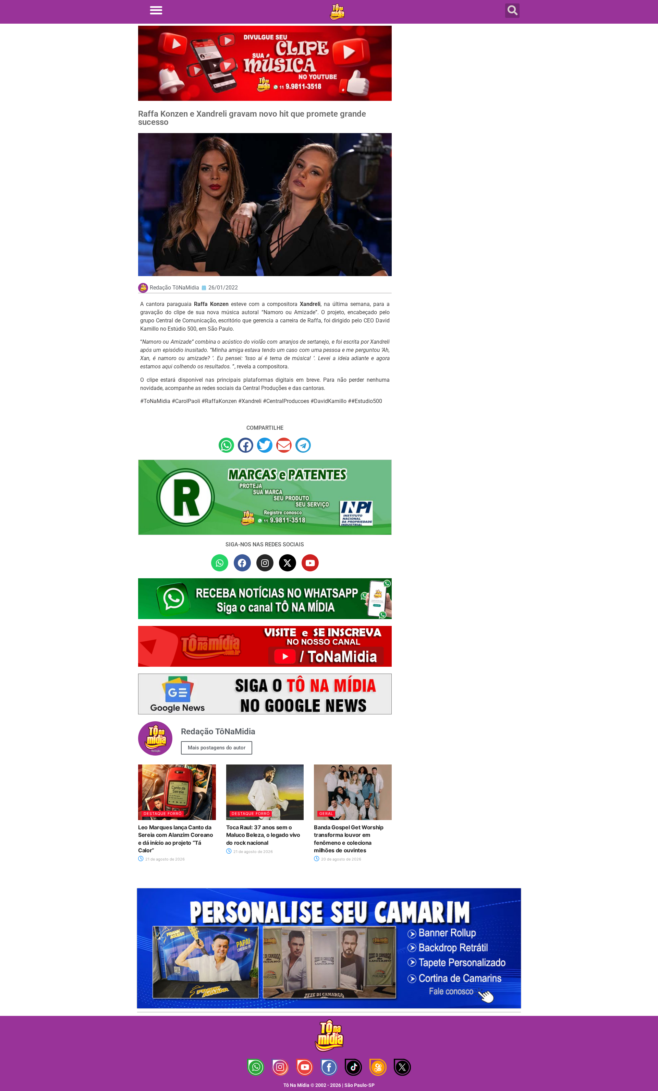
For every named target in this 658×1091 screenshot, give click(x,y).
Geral (326, 813)
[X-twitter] (287, 562)
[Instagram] (264, 562)
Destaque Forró (163, 813)
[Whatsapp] (219, 562)
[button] (156, 10)
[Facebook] (242, 562)
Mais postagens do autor (216, 748)
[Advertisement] (460, 81)
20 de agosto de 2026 (340, 859)
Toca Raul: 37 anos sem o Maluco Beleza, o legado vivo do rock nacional (263, 835)
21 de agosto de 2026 (164, 859)
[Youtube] (310, 562)
